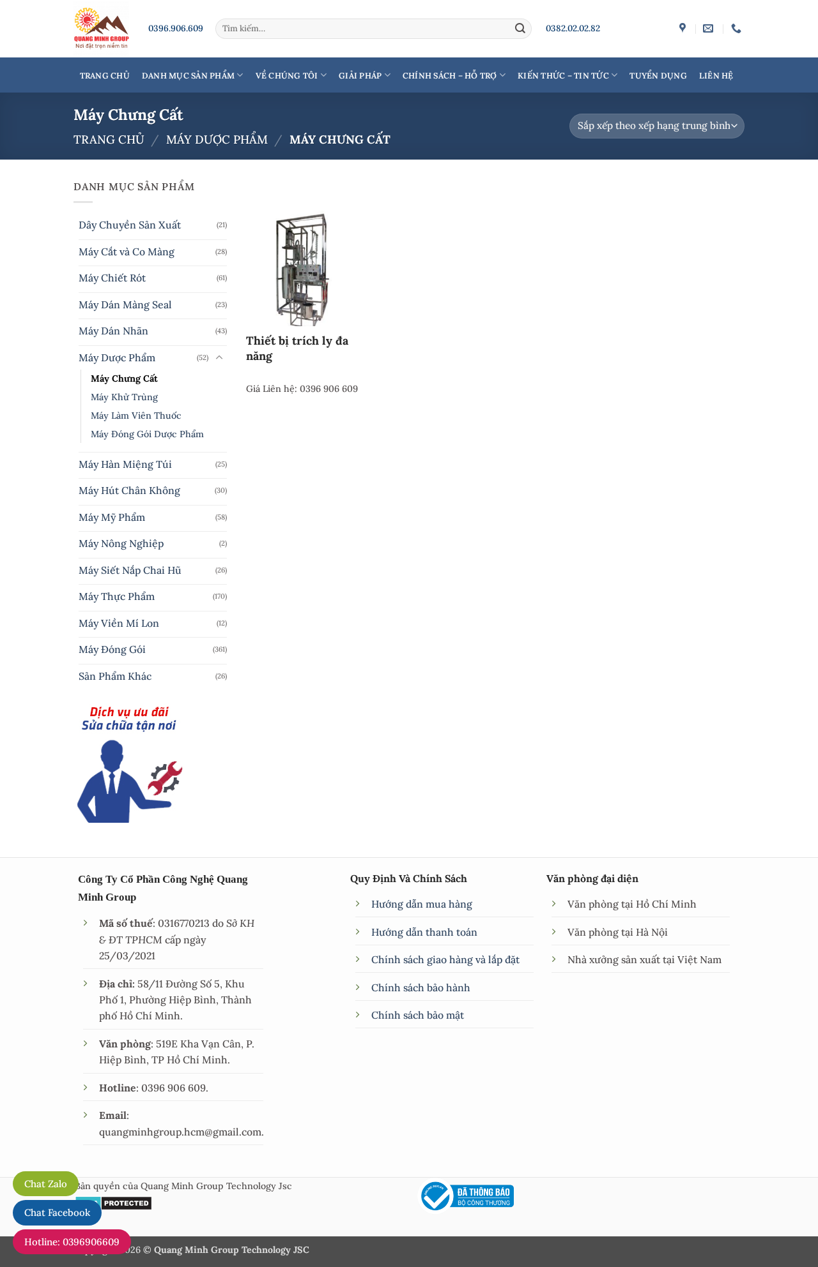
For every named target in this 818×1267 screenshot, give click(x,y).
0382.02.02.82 (573, 28)
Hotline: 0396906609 (72, 1242)
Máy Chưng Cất (124, 378)
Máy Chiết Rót (112, 277)
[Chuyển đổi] (219, 358)
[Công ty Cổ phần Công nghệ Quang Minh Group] (684, 28)
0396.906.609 (175, 28)
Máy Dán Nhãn (113, 330)
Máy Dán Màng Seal (125, 304)
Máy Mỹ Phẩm (112, 517)
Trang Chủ (105, 75)
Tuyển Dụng (658, 75)
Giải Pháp (360, 75)
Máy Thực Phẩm (117, 596)
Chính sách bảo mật (417, 1014)
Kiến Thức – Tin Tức (563, 75)
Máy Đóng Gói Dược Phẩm (147, 434)
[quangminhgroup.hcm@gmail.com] (709, 28)
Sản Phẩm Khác (115, 676)
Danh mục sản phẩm (188, 75)
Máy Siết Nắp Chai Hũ (130, 570)
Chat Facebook (57, 1212)
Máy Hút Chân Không (129, 490)
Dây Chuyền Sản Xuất (130, 224)
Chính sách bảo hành (420, 987)
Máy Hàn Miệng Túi (125, 464)
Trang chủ (108, 139)
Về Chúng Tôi (287, 75)
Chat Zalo (45, 1184)
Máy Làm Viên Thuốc (136, 415)
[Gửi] (520, 28)
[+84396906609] (738, 28)
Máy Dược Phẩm (217, 139)
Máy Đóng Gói (112, 649)
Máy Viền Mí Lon (119, 623)
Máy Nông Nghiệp (121, 543)
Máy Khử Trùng (124, 397)
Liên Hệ (716, 75)
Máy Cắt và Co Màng (126, 251)
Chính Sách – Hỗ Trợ (450, 75)
